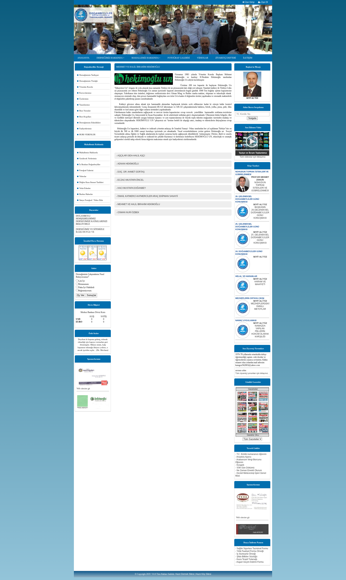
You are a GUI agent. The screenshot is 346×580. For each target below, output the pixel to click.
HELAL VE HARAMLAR (246, 276)
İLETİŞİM (247, 58)
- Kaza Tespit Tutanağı (246, 559)
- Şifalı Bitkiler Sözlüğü (246, 556)
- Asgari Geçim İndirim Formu (249, 562)
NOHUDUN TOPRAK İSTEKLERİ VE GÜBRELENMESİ (260, 186)
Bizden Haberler (85, 194)
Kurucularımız (84, 93)
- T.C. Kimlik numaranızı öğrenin (251, 454)
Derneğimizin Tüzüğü (87, 81)
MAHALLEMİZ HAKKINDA (145, 58)
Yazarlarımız (83, 105)
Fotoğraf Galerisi (85, 170)
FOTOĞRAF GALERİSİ (179, 58)
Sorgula (252, 118)
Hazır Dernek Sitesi (184, 574)
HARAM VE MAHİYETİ (260, 283)
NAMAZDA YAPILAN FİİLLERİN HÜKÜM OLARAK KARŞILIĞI (260, 331)
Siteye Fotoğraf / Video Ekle (90, 200)
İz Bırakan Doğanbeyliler (88, 164)
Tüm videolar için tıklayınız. (253, 157)
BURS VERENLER (86, 134)
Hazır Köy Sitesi (203, 574)
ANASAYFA (83, 58)
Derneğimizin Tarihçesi (88, 75)
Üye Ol (264, 2)
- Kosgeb (239, 465)
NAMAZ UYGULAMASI (245, 320)
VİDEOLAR (202, 58)
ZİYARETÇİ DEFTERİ (225, 58)
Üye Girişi (249, 2)
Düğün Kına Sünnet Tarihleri (90, 182)
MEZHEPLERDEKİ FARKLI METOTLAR (260, 306)
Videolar (81, 176)
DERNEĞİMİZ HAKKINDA (110, 58)
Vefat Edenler (84, 188)
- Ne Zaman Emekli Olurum (248, 470)
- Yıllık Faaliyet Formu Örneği (249, 551)
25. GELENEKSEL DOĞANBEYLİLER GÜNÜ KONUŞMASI (247, 226)
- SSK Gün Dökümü (244, 467)
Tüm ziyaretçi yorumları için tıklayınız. (252, 373)
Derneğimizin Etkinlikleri (89, 123)
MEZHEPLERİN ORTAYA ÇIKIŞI (249, 298)
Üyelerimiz (82, 99)
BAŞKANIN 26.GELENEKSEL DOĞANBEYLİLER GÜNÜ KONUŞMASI (260, 212)
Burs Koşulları (84, 117)
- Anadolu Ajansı (243, 457)
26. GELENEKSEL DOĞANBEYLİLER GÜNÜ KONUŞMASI (247, 199)
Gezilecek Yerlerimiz (87, 158)
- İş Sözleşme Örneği (245, 554)
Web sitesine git (83, 380)
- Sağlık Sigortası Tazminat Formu (251, 548)
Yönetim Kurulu (85, 87)
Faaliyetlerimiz (84, 128)
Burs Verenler (84, 111)
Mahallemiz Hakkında (87, 152)
